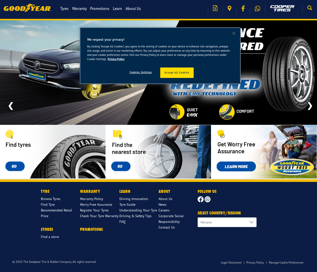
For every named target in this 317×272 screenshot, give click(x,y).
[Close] (233, 33)
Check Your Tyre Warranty (99, 216)
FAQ (122, 221)
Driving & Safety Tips (135, 216)
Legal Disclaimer (231, 262)
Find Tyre (48, 204)
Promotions (99, 8)
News (162, 204)
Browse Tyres (50, 199)
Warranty (79, 8)
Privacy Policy (255, 262)
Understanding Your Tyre (138, 210)
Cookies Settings (141, 72)
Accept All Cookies (176, 72)
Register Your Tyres (94, 210)
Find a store (229, 8)
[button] (309, 8)
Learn (117, 8)
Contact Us (166, 227)
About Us (133, 8)
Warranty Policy (91, 199)
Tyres (64, 8)
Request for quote (215, 8)
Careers (164, 210)
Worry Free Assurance (96, 204)
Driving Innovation (133, 199)
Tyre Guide (127, 204)
